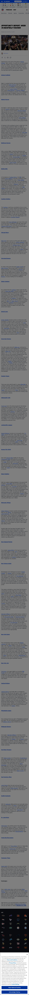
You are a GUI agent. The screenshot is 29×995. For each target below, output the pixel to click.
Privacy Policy (12, 963)
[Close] (27, 954)
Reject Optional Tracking (14, 987)
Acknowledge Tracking (14, 992)
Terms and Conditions (12, 959)
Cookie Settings (15, 984)
